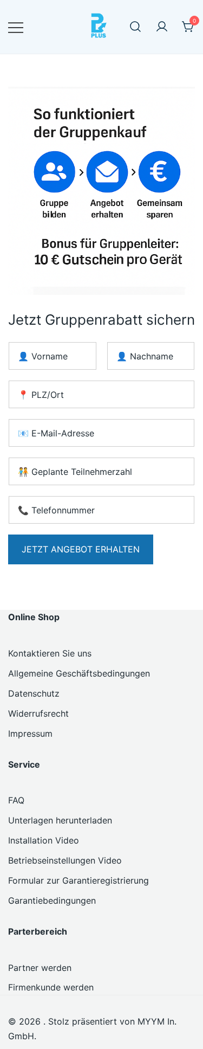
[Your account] (161, 27)
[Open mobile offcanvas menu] (15, 27)
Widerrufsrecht (38, 713)
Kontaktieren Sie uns (49, 653)
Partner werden (39, 967)
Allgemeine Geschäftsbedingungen (79, 673)
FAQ (16, 800)
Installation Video (43, 840)
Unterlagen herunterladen (60, 820)
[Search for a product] (135, 27)
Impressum (30, 733)
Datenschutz (34, 693)
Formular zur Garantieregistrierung (78, 880)
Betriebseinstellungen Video (65, 860)
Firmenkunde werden (51, 987)
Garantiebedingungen (52, 900)
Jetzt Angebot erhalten (81, 549)
